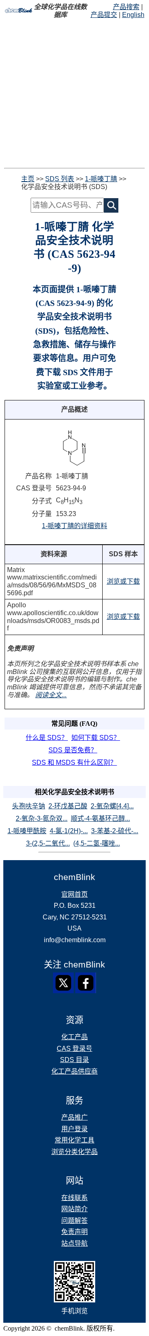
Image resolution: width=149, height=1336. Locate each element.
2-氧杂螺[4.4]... (112, 806)
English (133, 14)
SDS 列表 (59, 178)
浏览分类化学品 (74, 1151)
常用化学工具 (74, 1140)
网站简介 (74, 1208)
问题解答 (74, 1220)
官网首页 (74, 894)
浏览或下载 (123, 581)
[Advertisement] (74, 93)
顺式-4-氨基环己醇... (100, 818)
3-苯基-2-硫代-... (114, 830)
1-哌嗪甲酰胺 (26, 830)
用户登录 (74, 1128)
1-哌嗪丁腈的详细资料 (74, 525)
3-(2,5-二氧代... (48, 843)
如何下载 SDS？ (95, 737)
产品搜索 (126, 6)
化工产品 (74, 1036)
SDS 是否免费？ (72, 750)
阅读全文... (51, 694)
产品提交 (104, 14)
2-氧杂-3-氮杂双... (41, 818)
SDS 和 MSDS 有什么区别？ (74, 762)
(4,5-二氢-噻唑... (96, 843)
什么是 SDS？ (47, 737)
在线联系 (74, 1197)
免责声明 (74, 1231)
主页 (27, 178)
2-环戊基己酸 (67, 806)
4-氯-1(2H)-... (69, 830)
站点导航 (74, 1243)
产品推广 (74, 1117)
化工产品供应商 (74, 1071)
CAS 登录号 (74, 1048)
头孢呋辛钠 (28, 806)
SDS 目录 (74, 1059)
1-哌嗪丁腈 (101, 178)
